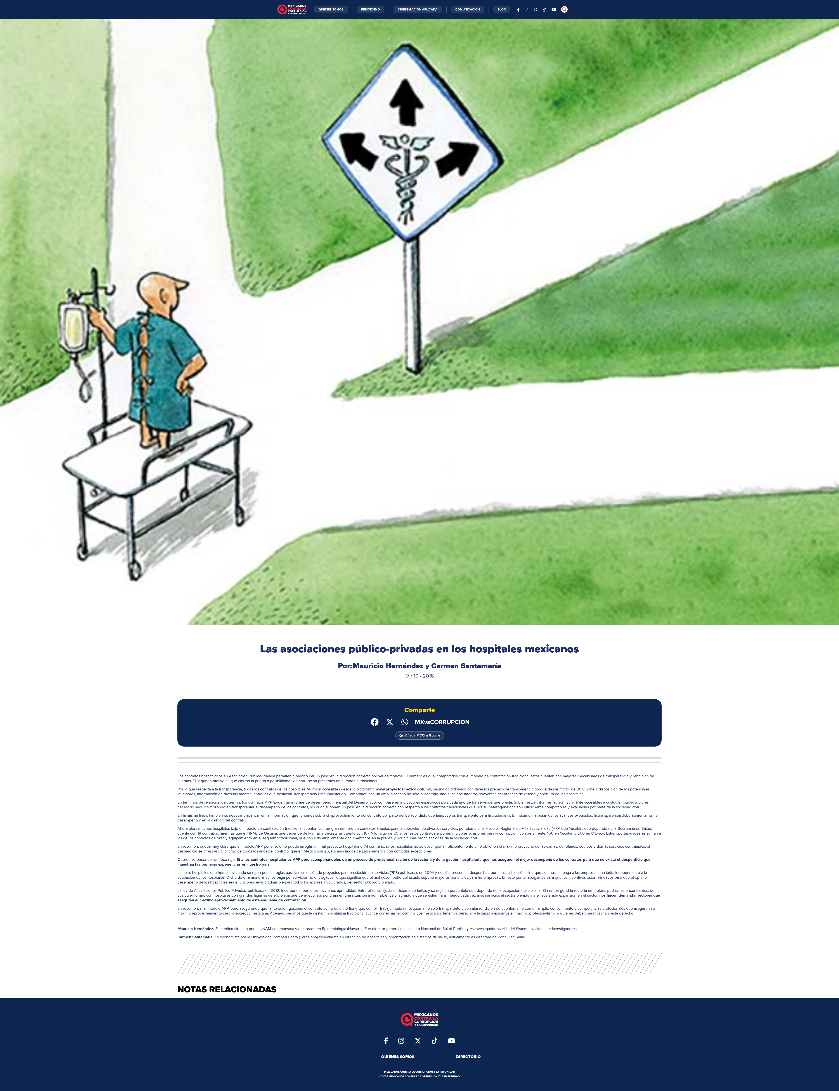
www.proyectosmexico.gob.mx (403, 789)
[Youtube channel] (553, 9)
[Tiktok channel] (544, 9)
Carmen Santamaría (466, 665)
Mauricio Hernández (388, 665)
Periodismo (370, 9)
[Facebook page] (518, 9)
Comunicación (467, 9)
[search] (564, 9)
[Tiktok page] (434, 1040)
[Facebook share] (375, 721)
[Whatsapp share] (405, 721)
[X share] (390, 721)
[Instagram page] (526, 9)
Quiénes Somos (331, 9)
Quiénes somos (397, 1057)
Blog (502, 9)
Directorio (468, 1057)
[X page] (535, 9)
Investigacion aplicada (417, 9)
